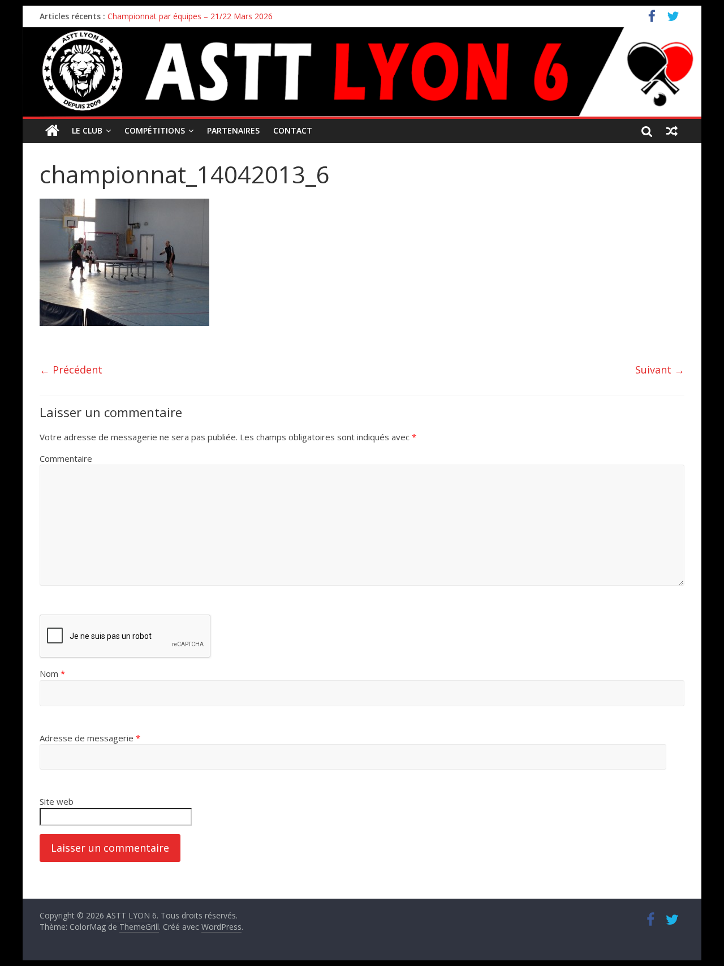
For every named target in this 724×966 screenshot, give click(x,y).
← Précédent (71, 369)
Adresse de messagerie (90, 738)
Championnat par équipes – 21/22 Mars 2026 (190, 16)
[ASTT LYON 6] (362, 72)
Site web (57, 801)
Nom (52, 673)
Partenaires (233, 130)
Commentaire (66, 458)
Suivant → (659, 369)
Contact (292, 130)
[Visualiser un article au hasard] (672, 131)
